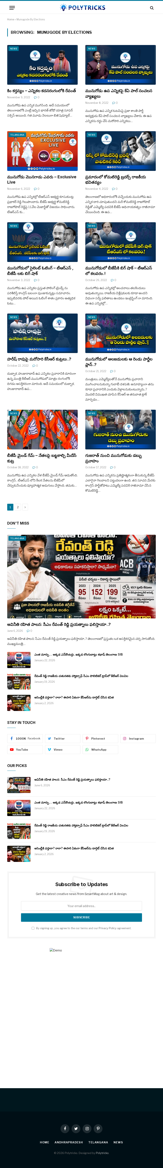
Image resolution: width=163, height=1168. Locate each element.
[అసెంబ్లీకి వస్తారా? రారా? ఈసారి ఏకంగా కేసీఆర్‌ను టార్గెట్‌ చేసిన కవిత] (19, 703)
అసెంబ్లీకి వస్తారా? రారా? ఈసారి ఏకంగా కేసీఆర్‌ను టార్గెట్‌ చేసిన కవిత (74, 697)
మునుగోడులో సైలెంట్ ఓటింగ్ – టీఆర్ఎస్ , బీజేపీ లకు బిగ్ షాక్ (40, 271)
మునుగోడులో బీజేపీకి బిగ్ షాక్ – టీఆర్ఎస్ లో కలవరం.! (118, 271)
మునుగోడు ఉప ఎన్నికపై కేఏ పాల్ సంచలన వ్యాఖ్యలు (118, 93)
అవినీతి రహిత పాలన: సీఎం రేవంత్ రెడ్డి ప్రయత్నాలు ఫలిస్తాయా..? (59, 624)
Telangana (17, 135)
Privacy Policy (108, 928)
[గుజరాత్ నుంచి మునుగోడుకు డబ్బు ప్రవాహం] (120, 429)
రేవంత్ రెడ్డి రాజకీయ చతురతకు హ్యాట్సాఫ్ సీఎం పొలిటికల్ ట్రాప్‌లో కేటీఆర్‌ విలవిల (81, 676)
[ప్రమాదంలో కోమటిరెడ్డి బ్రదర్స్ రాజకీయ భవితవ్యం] (120, 151)
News (13, 48)
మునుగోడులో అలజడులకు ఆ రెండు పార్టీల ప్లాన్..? (118, 362)
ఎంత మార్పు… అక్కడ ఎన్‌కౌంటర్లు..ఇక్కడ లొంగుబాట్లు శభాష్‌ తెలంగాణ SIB (78, 654)
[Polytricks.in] (81, 8)
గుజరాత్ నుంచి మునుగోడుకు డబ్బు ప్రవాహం (113, 458)
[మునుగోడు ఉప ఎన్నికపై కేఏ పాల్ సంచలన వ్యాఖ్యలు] (120, 65)
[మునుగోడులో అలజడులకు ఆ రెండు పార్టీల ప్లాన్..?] (120, 333)
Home (10, 19)
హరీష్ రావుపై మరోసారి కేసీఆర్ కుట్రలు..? (39, 359)
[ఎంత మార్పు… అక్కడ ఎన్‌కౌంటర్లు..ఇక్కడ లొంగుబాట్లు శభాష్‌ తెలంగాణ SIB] (19, 660)
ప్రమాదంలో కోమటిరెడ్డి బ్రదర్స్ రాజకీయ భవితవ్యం (115, 179)
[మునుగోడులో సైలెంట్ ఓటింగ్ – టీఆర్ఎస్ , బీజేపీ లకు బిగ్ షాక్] (42, 242)
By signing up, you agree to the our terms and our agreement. (83, 928)
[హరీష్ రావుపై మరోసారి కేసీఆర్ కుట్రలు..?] (42, 333)
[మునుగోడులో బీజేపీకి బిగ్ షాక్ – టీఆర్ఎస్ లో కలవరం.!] (120, 242)
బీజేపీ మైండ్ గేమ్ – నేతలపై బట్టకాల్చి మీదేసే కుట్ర (41, 458)
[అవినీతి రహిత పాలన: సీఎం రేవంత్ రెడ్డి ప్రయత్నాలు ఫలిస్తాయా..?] (81, 576)
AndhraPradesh (69, 1142)
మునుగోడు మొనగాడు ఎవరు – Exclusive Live (41, 179)
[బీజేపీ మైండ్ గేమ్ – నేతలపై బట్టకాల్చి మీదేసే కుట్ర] (42, 429)
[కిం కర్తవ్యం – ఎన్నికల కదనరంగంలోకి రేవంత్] (42, 65)
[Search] (151, 8)
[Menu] (12, 8)
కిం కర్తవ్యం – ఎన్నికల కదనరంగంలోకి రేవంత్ (41, 90)
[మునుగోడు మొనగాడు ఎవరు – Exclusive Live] (42, 151)
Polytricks (102, 1153)
